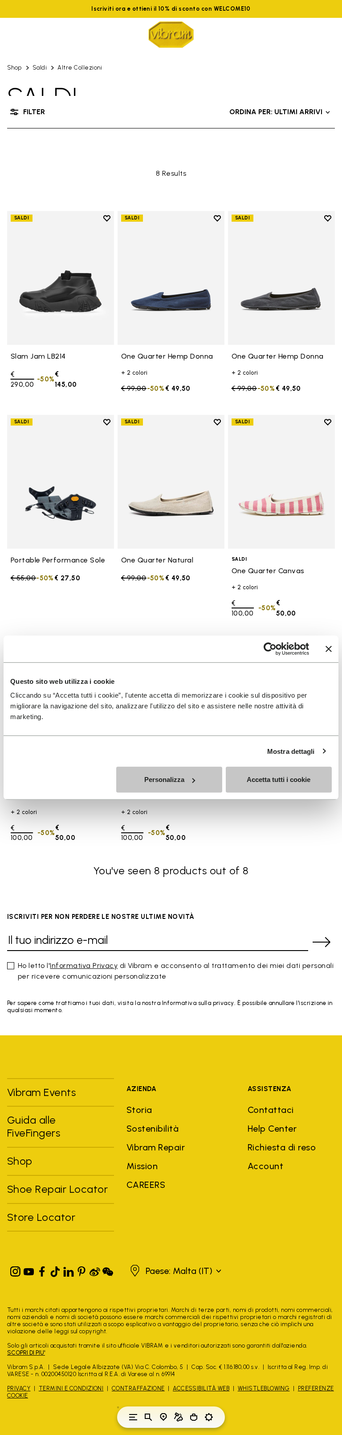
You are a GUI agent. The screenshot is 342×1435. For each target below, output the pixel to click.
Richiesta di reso (282, 1147)
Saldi (40, 67)
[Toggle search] (148, 1417)
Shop (14, 67)
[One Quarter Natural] (171, 482)
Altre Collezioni (79, 67)
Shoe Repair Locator (57, 1189)
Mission (142, 1166)
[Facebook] (42, 1269)
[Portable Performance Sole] (60, 482)
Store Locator (41, 1217)
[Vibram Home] (171, 34)
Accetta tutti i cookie (278, 779)
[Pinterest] (81, 1269)
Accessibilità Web (201, 1388)
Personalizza (164, 779)
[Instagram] (15, 1269)
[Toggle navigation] (133, 1417)
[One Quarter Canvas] (281, 482)
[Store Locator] (163, 1417)
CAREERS (145, 1184)
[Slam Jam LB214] (60, 278)
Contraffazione (138, 1388)
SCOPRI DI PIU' (26, 1352)
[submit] (321, 942)
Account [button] (265, 1166)
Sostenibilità (152, 1128)
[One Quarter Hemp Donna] (171, 278)
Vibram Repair (155, 1147)
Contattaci (271, 1109)
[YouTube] (29, 1269)
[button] (174, 1271)
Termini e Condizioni (71, 1388)
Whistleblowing (264, 1388)
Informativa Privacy (84, 965)
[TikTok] (55, 1269)
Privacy (18, 1388)
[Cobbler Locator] (178, 1417)
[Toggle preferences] (209, 1417)
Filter (34, 112)
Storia (139, 1109)
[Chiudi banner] (329, 648)
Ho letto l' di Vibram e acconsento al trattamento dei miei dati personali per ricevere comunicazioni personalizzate (176, 970)
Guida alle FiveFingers (35, 1126)
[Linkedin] (68, 1269)
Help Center (272, 1128)
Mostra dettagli (291, 751)
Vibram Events (41, 1092)
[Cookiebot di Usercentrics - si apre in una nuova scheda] (270, 648)
